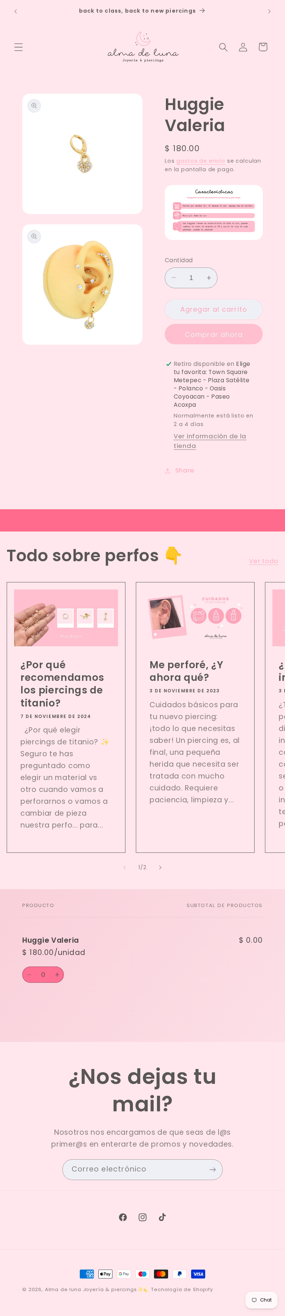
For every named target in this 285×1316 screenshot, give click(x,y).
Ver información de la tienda (210, 441)
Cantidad (179, 260)
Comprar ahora (214, 334)
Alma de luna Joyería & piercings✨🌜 (97, 1289)
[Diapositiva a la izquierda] (125, 868)
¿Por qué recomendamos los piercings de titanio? (62, 683)
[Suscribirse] (212, 1169)
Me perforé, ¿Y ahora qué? (186, 671)
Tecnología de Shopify (182, 1289)
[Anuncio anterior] (15, 11)
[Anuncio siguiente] (269, 11)
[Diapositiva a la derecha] (160, 868)
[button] (19, 47)
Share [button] (184, 470)
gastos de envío (200, 161)
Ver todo (263, 560)
